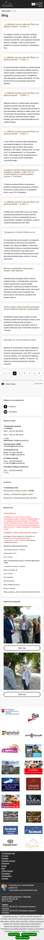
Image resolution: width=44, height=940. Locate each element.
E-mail (6, 472)
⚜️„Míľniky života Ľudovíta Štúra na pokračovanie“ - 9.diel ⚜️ (21, 132)
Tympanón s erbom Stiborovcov (19, 232)
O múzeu (5, 856)
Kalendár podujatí (8, 861)
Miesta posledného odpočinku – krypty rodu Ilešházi (19, 269)
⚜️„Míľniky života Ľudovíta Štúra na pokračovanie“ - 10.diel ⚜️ (21, 94)
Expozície (5, 863)
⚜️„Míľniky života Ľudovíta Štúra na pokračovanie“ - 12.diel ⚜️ (21, 25)
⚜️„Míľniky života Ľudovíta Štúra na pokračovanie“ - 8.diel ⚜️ (21, 203)
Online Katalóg (7, 871)
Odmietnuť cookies (29, 934)
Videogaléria (6, 876)
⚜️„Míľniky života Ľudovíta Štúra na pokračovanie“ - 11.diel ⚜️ (21, 58)
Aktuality (5, 858)
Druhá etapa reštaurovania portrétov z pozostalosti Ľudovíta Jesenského (22, 308)
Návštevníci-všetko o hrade (15, 491)
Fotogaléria (6, 874)
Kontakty (5, 878)
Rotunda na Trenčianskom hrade (20, 340)
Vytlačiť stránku (10, 384)
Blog (3, 868)
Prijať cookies (14, 934)
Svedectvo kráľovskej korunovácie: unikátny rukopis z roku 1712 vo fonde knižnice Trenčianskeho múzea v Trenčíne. (21, 173)
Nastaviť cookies (22, 938)
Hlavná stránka (6, 11)
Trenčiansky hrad (8, 853)
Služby (4, 866)
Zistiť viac (22, 648)
